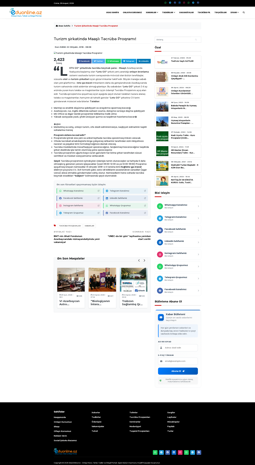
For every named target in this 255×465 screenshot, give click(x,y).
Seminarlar (134, 422)
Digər (234, 12)
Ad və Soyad (164, 342)
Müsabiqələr (173, 422)
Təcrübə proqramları (70, 226)
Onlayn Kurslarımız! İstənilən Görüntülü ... (182, 92)
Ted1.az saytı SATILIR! (182, 61)
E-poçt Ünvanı (166, 355)
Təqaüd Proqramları (139, 431)
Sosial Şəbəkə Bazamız (65, 440)
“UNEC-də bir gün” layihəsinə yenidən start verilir (129, 235)
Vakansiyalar (186, 12)
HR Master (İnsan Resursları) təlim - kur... (183, 151)
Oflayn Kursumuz (62, 431)
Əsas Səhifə (112, 12)
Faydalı (170, 426)
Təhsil (95, 431)
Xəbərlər (151, 12)
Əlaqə (57, 426)
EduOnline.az (75, 463)
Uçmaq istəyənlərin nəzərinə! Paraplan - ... (182, 121)
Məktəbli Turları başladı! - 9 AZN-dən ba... (184, 166)
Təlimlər (133, 412)
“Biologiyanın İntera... (100, 302)
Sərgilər (171, 412)
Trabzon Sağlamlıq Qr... (132, 302)
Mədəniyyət (135, 426)
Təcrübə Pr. (204, 12)
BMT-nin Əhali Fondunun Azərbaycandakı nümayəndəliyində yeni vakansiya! (77, 237)
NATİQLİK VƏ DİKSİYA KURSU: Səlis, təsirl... (182, 181)
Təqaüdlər (220, 12)
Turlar (170, 431)
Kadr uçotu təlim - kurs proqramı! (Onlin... (183, 136)
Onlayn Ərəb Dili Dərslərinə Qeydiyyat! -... (184, 77)
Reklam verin (60, 436)
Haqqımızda (60, 417)
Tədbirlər (167, 12)
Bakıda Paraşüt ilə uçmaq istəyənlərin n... (183, 106)
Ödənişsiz (96, 422)
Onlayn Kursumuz (132, 12)
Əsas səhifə (64, 26)
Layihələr (171, 417)
